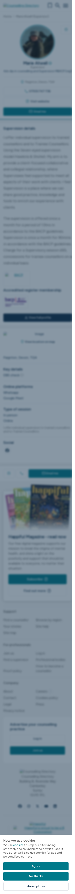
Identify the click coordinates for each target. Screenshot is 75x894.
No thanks (36, 876)
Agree (36, 866)
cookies (18, 845)
